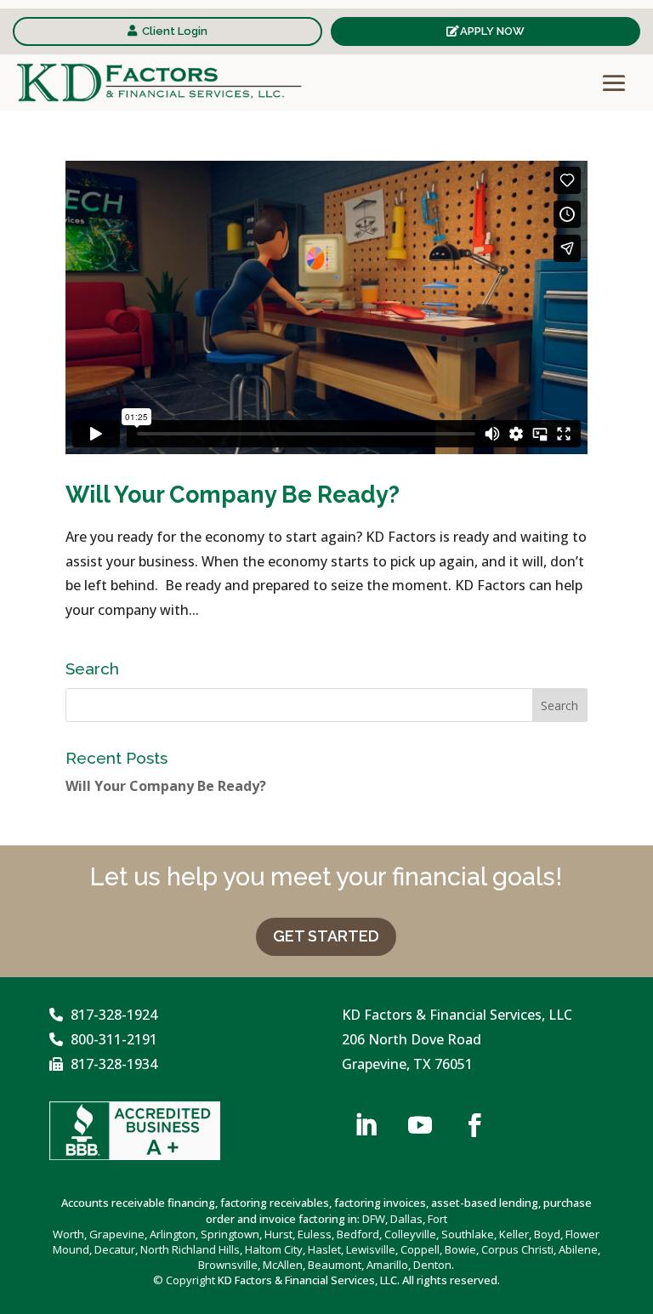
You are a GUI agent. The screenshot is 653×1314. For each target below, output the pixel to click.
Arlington (173, 1234)
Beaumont (334, 1264)
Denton (432, 1264)
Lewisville (370, 1249)
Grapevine (117, 1234)
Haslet (324, 1249)
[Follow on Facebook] (474, 1125)
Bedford (358, 1234)
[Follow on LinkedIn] (365, 1125)
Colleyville (410, 1234)
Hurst (278, 1234)
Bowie (460, 1249)
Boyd (547, 1234)
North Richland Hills (190, 1249)
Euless (315, 1234)
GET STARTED (326, 936)
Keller (514, 1234)
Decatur (114, 1249)
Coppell (420, 1249)
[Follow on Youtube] (420, 1125)
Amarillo (387, 1264)
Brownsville (228, 1264)
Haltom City (274, 1249)
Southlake (467, 1234)
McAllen (283, 1264)
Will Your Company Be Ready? (232, 494)
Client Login (174, 31)
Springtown (230, 1234)
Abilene (578, 1249)
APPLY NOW (492, 31)
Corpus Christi (517, 1249)
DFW (373, 1218)
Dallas (406, 1218)
